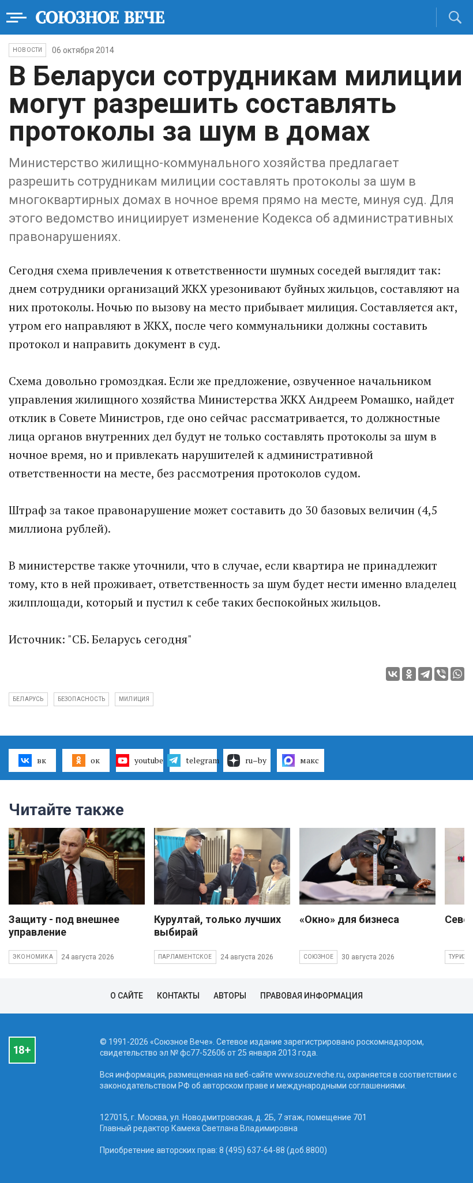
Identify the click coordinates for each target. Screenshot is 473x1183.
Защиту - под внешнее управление (64, 925)
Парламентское (185, 957)
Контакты (178, 995)
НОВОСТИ (27, 50)
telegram (201, 760)
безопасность (81, 699)
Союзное (318, 957)
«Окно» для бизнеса (349, 919)
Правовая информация (311, 995)
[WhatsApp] (457, 674)
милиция (134, 699)
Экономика (33, 957)
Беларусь (28, 699)
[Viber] (441, 674)
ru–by (255, 760)
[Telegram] (425, 674)
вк (41, 760)
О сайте (126, 995)
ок (95, 760)
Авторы (229, 995)
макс (309, 760)
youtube (148, 760)
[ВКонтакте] (393, 674)
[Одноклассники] (409, 674)
